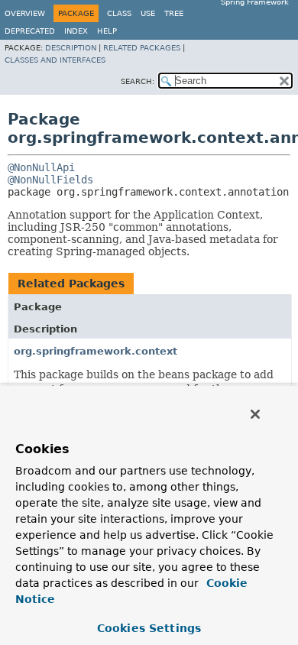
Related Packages (141, 48)
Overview (25, 13)
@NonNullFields (50, 179)
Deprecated (30, 31)
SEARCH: (137, 81)
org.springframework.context (95, 351)
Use (148, 13)
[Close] (255, 414)
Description (70, 48)
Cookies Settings (149, 628)
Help (107, 31)
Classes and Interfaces (55, 60)
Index (76, 31)
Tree (173, 13)
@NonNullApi (41, 167)
